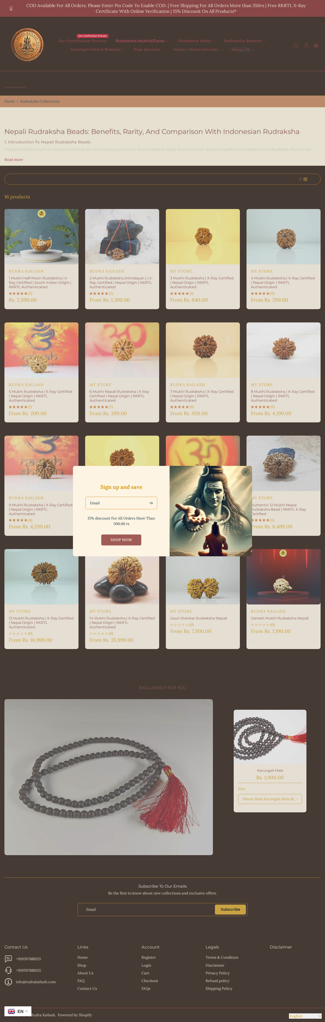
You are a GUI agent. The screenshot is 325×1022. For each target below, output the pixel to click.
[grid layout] (305, 179)
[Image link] (108, 777)
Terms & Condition (222, 957)
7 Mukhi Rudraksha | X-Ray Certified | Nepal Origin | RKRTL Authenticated (202, 396)
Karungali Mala (270, 770)
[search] (296, 45)
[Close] (245, 471)
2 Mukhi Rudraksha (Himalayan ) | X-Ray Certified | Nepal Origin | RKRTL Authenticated (121, 282)
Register (148, 957)
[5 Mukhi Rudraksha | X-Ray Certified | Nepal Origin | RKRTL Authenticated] (41, 350)
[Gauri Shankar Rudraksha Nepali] (203, 576)
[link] (121, 540)
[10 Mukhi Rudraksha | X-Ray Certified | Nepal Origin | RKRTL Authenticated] (122, 463)
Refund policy (217, 980)
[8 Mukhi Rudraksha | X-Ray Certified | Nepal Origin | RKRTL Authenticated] (284, 350)
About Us (85, 973)
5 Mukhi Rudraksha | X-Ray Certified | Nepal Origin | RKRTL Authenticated (40, 396)
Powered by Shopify (75, 1015)
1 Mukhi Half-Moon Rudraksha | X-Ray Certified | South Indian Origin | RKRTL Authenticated (40, 282)
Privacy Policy (218, 973)
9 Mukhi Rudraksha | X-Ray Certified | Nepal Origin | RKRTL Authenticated (41, 509)
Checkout (149, 980)
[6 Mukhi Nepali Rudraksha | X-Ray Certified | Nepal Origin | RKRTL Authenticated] (122, 350)
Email (95, 502)
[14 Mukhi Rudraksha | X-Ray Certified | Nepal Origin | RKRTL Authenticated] (122, 576)
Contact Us (87, 988)
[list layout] (300, 179)
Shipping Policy (219, 988)
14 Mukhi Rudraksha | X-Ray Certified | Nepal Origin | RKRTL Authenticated (122, 622)
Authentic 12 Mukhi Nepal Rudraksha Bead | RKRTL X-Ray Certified (278, 509)
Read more (13, 159)
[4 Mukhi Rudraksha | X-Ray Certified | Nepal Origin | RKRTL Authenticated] (284, 236)
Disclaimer (215, 965)
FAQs (145, 988)
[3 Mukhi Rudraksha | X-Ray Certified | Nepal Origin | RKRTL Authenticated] (203, 236)
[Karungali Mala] (270, 737)
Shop (81, 965)
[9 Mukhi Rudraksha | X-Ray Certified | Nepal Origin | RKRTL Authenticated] (41, 463)
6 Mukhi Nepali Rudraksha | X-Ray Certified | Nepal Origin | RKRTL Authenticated (119, 396)
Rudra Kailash (43, 1015)
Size (241, 788)
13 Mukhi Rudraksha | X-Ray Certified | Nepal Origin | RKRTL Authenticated (41, 622)
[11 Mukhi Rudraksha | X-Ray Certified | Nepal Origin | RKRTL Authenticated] (203, 463)
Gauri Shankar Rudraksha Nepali (198, 618)
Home (9, 101)
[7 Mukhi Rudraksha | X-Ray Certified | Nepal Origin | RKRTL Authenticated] (203, 350)
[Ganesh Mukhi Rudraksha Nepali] (284, 576)
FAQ (80, 980)
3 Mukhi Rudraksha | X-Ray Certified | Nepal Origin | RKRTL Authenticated (202, 282)
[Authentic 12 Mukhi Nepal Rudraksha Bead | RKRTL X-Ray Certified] (284, 463)
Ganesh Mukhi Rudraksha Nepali (280, 618)
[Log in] (306, 45)
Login (146, 965)
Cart (145, 973)
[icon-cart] (316, 45)
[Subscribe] (151, 503)
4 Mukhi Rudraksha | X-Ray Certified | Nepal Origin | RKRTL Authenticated (283, 282)
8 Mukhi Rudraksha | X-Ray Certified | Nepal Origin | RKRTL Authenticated (283, 396)
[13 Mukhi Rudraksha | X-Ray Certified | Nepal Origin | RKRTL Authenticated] (41, 576)
